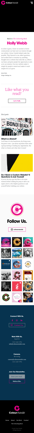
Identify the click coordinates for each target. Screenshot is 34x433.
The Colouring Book (20, 39)
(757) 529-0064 (17, 342)
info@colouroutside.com (17, 344)
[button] (6, 242)
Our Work (19, 420)
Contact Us (18, 325)
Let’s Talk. (17, 101)
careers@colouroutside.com (17, 359)
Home (7, 420)
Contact (26, 420)
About (13, 420)
